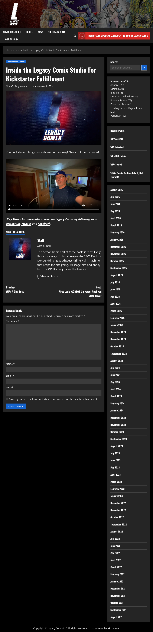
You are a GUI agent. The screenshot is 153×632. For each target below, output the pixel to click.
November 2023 (118, 424)
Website (10, 387)
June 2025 (115, 289)
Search (114, 62)
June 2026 (115, 204)
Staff (11, 86)
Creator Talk (12, 61)
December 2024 (118, 332)
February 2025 (117, 318)
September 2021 (118, 610)
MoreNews (97, 628)
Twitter (26, 223)
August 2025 (116, 275)
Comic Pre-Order (12, 32)
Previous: (15, 289)
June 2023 (115, 460)
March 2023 (116, 481)
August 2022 (116, 531)
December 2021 (118, 588)
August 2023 (116, 446)
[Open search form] (75, 36)
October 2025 (117, 261)
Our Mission (11, 39)
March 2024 (116, 396)
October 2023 (117, 432)
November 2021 (118, 595)
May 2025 (115, 296)
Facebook (44, 223)
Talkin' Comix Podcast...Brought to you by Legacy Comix (118, 35)
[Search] (144, 67)
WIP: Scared (116, 164)
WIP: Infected (117, 147)
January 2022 (116, 581)
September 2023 (118, 439)
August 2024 (116, 360)
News (40, 32)
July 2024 (115, 368)
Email (10, 375)
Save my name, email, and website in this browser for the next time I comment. (53, 399)
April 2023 (115, 474)
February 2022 (117, 574)
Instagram (13, 223)
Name (10, 364)
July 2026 (115, 197)
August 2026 (116, 190)
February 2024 (117, 403)
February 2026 (117, 232)
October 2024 (117, 346)
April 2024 (115, 389)
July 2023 (115, 453)
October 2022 (117, 517)
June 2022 (115, 546)
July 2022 (115, 538)
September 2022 (118, 524)
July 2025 (115, 282)
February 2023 (117, 489)
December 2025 (118, 247)
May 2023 (115, 467)
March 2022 (116, 567)
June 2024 (115, 375)
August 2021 (116, 617)
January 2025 (116, 325)
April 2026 (115, 218)
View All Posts (49, 276)
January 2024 (116, 410)
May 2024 (115, 382)
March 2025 (116, 311)
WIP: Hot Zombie (118, 156)
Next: (80, 291)
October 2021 (116, 602)
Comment (12, 321)
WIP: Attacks (116, 138)
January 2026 (116, 239)
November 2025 (118, 254)
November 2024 (118, 339)
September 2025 (118, 268)
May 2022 (115, 553)
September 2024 (118, 353)
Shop (28, 32)
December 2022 (118, 503)
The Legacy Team (56, 32)
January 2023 (116, 496)
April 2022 (115, 560)
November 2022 (118, 510)
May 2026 (115, 211)
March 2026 (116, 225)
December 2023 (118, 417)
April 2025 (115, 303)
